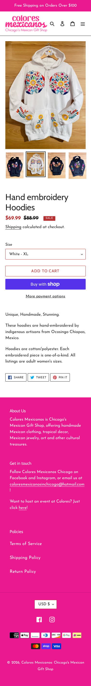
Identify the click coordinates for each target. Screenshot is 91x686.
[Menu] (83, 23)
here (23, 508)
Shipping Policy (25, 558)
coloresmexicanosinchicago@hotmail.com (47, 484)
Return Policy (23, 572)
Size (8, 245)
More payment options (45, 296)
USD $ (44, 604)
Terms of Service (26, 544)
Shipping (13, 227)
